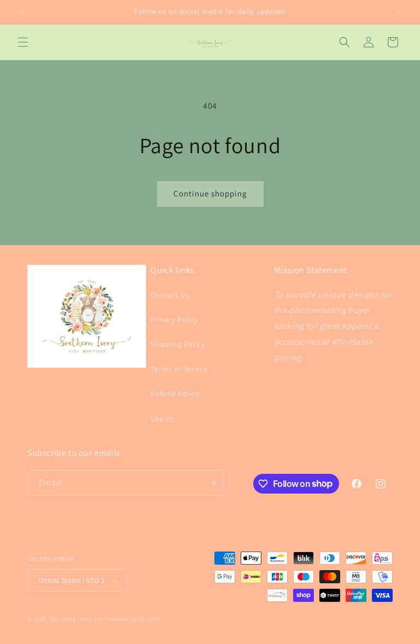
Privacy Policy (174, 319)
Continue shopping (210, 193)
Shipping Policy (177, 344)
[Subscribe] (212, 483)
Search (162, 418)
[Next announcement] (399, 12)
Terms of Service (179, 369)
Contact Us (169, 295)
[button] (23, 42)
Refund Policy (174, 393)
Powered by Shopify (132, 619)
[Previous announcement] (21, 12)
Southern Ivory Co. (76, 619)
